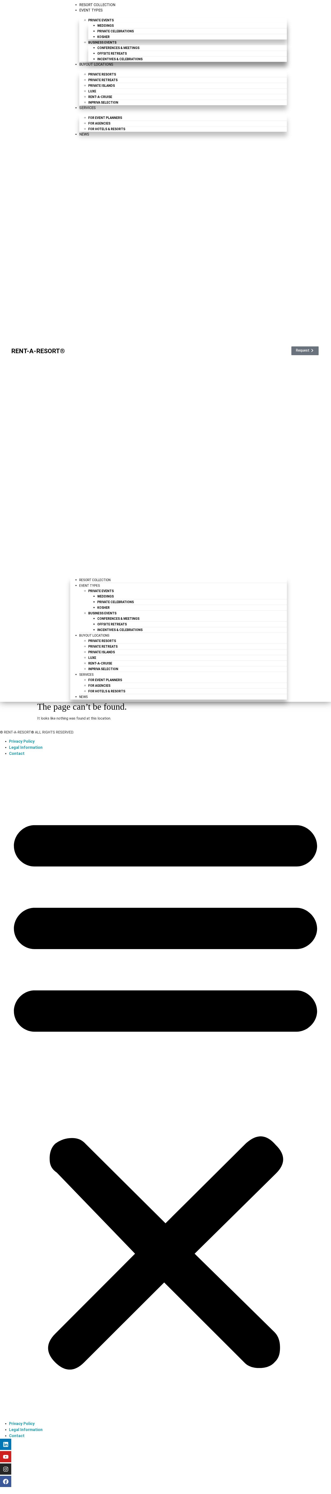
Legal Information (26, 747)
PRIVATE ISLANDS (101, 85)
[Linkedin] (5, 1444)
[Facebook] (5, 1481)
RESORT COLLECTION (97, 5)
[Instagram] (5, 1469)
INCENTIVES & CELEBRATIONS (120, 59)
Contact (17, 753)
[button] (178, 355)
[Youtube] (5, 1456)
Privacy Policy (22, 741)
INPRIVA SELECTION (103, 102)
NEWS (84, 134)
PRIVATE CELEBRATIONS (115, 31)
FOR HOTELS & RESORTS (106, 129)
